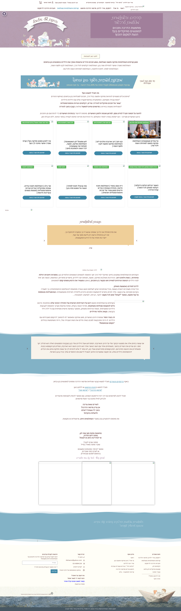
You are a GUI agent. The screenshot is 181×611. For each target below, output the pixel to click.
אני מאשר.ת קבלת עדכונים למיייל (45, 567)
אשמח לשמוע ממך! (60, 2)
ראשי (122, 8)
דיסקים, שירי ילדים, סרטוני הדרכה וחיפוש (96, 8)
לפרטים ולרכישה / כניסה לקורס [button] (144, 197)
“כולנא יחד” (119, 2)
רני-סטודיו (87, 609)
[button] (44, 241)
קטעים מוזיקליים (91, 2)
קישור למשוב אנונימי (77, 581)
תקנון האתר (112, 609)
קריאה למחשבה (110, 2)
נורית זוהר (80, 609)
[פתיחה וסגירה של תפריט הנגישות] (4, 13)
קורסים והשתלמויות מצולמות (68, 8)
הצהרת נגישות (103, 609)
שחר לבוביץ (69, 609)
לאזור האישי (47, 2)
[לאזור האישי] (52, 2)
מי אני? (115, 8)
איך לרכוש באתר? (72, 2)
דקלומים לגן (100, 2)
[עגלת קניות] (40, 2)
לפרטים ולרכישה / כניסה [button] (144, 153)
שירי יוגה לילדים (128, 2)
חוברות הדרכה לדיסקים (46, 8)
